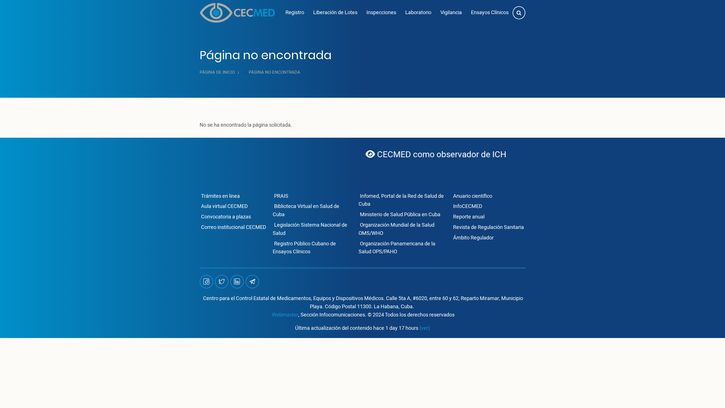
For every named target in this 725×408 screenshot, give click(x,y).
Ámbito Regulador (473, 238)
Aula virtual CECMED (224, 206)
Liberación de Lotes (335, 12)
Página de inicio (217, 72)
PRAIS (281, 196)
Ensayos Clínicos (490, 12)
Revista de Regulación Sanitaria (488, 227)
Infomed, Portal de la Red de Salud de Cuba (401, 200)
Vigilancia (451, 12)
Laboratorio (418, 12)
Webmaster (285, 315)
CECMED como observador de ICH (417, 154)
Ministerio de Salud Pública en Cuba (400, 214)
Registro (294, 12)
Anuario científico (472, 196)
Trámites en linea (220, 196)
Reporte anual (469, 217)
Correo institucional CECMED (233, 227)
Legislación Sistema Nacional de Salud (310, 229)
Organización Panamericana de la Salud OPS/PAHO (397, 248)
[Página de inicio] (237, 13)
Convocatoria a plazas (226, 217)
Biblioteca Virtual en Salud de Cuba (306, 210)
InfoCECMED (467, 206)
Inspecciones (381, 12)
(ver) (424, 328)
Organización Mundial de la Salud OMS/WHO (396, 229)
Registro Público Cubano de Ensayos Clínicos (304, 248)
